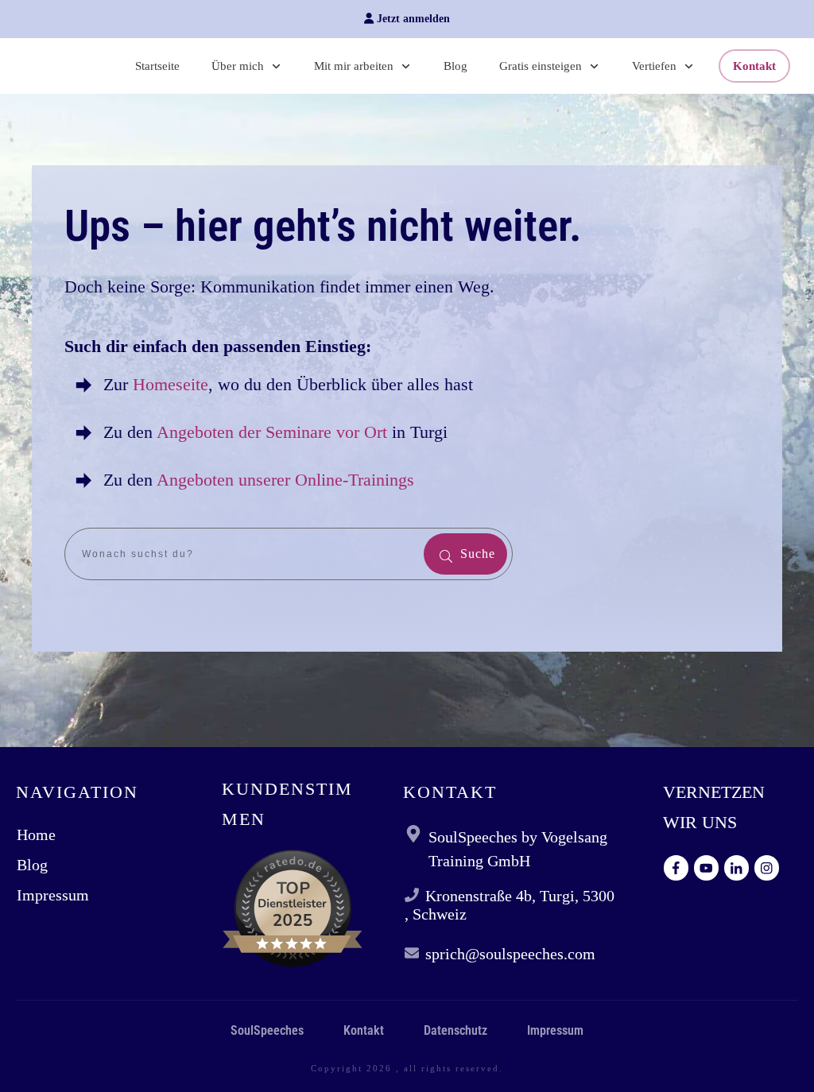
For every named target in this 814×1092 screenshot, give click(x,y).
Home (36, 834)
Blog (32, 864)
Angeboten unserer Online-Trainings (285, 480)
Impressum (53, 895)
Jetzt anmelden (412, 19)
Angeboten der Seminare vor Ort (272, 432)
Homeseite (168, 384)
